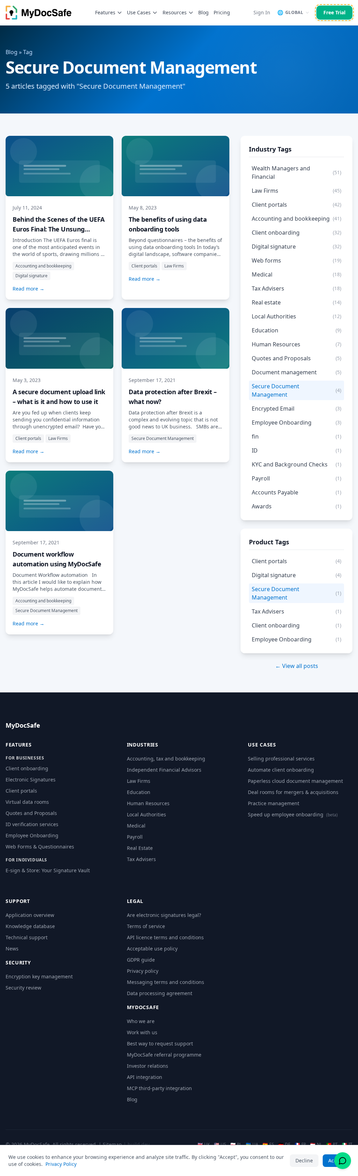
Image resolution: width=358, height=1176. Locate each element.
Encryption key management (39, 976)
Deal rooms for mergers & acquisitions (293, 792)
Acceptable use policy (152, 948)
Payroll (135, 836)
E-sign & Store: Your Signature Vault (48, 870)
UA (252, 1144)
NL (316, 1144)
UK (204, 1144)
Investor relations (147, 1066)
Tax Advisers (141, 859)
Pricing (222, 12)
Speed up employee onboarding (293, 814)
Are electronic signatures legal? (164, 915)
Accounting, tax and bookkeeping (166, 758)
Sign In (261, 12)
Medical (136, 825)
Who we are (141, 1021)
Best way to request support (160, 1043)
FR (300, 1144)
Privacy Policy (61, 1164)
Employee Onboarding (32, 835)
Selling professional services (281, 758)
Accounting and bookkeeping (43, 266)
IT (347, 1144)
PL (236, 1144)
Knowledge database (30, 926)
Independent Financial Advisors (164, 769)
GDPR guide (141, 959)
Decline (304, 1160)
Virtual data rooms (27, 802)
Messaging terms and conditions (165, 982)
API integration (144, 1077)
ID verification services (32, 824)
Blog (203, 12)
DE (284, 1144)
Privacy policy (142, 971)
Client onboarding (27, 768)
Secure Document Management (162, 438)
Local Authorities (146, 814)
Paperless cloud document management (295, 781)
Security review (23, 987)
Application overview (30, 915)
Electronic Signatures (31, 779)
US (220, 1144)
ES (268, 1144)
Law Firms (174, 266)
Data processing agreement (159, 993)
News (12, 948)
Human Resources (148, 803)
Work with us (142, 1032)
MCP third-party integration (159, 1088)
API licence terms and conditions (165, 937)
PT (332, 1144)
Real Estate (140, 848)
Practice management (273, 803)
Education (138, 792)
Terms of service (146, 926)
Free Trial (334, 12)
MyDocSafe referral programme (164, 1054)
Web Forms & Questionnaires (40, 846)
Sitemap (112, 1144)
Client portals (144, 266)
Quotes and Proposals (31, 813)
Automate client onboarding (281, 769)
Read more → (28, 288)
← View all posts (296, 666)
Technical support (27, 937)
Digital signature (31, 276)
